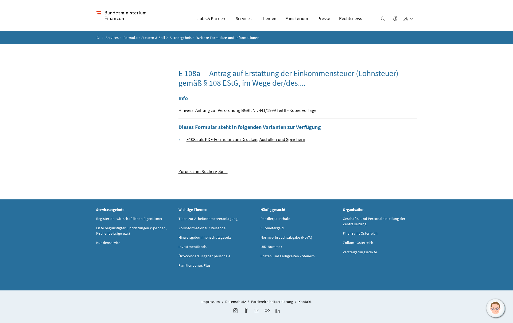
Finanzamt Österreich (360, 233)
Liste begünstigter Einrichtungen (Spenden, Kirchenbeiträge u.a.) (131, 231)
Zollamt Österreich (358, 242)
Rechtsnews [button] (350, 18)
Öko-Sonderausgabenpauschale (204, 256)
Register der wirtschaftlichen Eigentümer (129, 218)
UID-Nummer (271, 246)
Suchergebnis (181, 37)
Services (112, 37)
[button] (495, 308)
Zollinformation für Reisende (202, 228)
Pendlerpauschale (275, 218)
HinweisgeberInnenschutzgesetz (204, 237)
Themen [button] (268, 18)
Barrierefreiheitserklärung (272, 301)
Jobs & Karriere (212, 18)
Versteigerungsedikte (360, 252)
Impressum (210, 301)
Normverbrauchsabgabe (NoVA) (286, 237)
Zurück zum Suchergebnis (203, 171)
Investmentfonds (192, 246)
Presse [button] (323, 18)
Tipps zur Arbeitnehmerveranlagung (208, 218)
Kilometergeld (272, 228)
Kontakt (305, 301)
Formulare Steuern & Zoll (144, 37)
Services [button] (243, 18)
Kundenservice (108, 242)
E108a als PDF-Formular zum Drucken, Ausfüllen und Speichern (245, 139)
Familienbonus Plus (194, 265)
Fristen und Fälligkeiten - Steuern (288, 256)
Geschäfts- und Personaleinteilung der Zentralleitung (374, 221)
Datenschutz (235, 301)
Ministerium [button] (296, 18)
